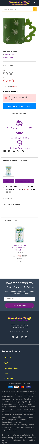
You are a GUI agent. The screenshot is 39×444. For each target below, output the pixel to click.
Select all (8, 181)
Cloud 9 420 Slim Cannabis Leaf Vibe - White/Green (19, 248)
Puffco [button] (7, 357)
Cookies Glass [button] (11, 368)
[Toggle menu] (3, 3)
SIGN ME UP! (19, 305)
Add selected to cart (24, 181)
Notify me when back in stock (19, 106)
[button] (19, 113)
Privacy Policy (7, 438)
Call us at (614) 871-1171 (19, 331)
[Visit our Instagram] (26, 337)
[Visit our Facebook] (13, 337)
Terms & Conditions (27, 438)
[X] (22, 337)
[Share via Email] (9, 151)
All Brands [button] (8, 378)
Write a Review (8, 58)
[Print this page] (14, 151)
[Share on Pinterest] (23, 151)
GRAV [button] (6, 373)
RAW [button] (6, 363)
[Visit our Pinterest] (17, 337)
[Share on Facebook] (4, 151)
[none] (19, 31)
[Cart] (35, 2)
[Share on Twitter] (18, 151)
